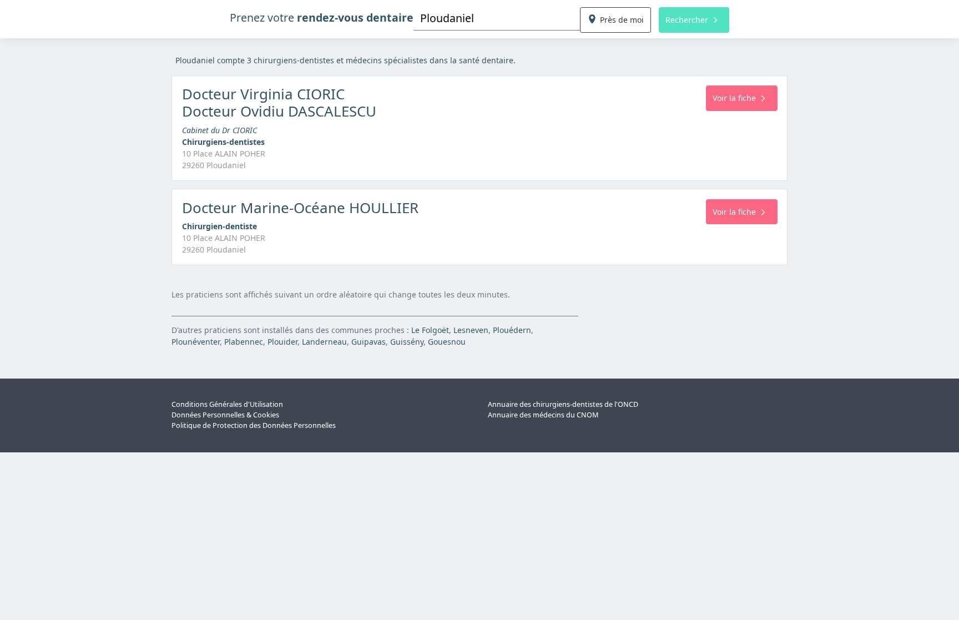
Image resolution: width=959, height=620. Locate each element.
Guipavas (368, 341)
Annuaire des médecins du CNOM (543, 415)
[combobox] (496, 18)
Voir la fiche (734, 98)
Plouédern (512, 330)
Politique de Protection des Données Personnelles (253, 425)
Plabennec (243, 341)
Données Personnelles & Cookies (225, 415)
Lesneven (470, 330)
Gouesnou (447, 341)
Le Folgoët (430, 330)
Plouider (282, 341)
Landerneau (324, 341)
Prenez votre (321, 17)
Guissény (406, 341)
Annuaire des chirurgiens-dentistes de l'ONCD (563, 404)
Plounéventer (195, 341)
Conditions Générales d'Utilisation (227, 404)
